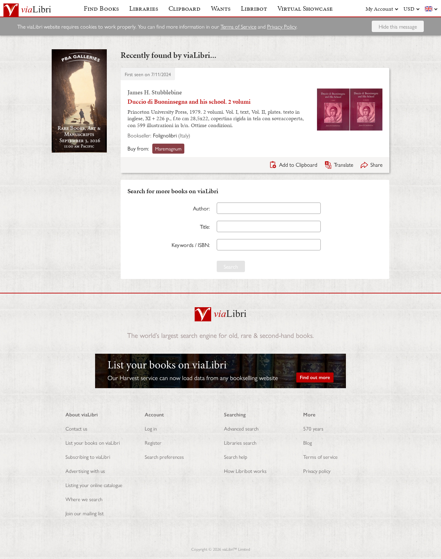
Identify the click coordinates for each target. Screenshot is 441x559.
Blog (307, 442)
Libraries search (240, 442)
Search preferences (164, 456)
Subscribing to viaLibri (87, 456)
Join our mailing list (84, 513)
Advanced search (241, 428)
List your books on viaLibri (92, 442)
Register (153, 442)
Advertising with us (85, 470)
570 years (313, 428)
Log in (151, 428)
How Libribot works (245, 470)
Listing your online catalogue (93, 484)
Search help (235, 456)
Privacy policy (316, 470)
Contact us (76, 428)
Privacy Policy (281, 26)
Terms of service (320, 456)
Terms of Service (238, 26)
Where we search (83, 499)
